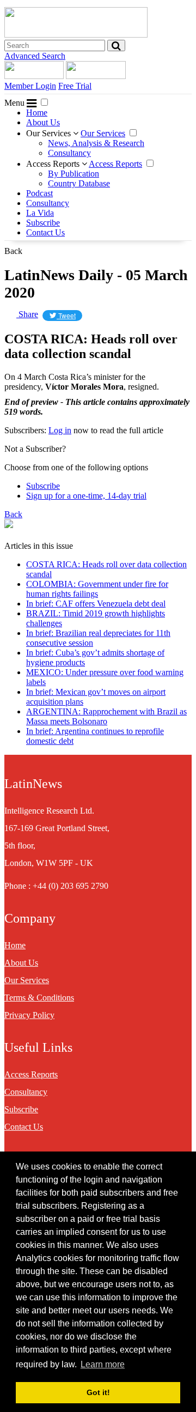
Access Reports (54, 163)
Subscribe (43, 222)
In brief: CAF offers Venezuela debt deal (96, 603)
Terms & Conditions (39, 997)
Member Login (30, 85)
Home (36, 112)
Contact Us (45, 232)
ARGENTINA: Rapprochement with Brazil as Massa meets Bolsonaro (106, 716)
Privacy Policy (29, 1015)
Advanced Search (34, 55)
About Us (43, 122)
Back (13, 251)
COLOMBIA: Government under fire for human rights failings (97, 588)
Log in (59, 430)
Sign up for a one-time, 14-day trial (86, 495)
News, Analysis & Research (96, 143)
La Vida (40, 212)
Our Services (49, 133)
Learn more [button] (103, 1364)
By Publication (73, 173)
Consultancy (69, 152)
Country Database (79, 183)
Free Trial (74, 85)
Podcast (39, 193)
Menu (15, 102)
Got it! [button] (98, 1392)
